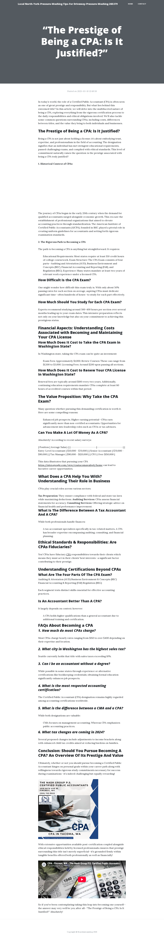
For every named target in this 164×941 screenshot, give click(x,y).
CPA (68, 554)
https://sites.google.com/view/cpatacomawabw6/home (70, 465)
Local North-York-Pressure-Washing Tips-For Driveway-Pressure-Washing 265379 (68, 4)
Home (130, 4)
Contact (142, 4)
